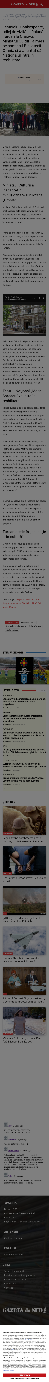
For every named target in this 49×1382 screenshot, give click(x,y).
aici (13, 1349)
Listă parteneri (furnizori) (8, 1370)
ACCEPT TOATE (24, 1375)
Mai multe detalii (28, 1339)
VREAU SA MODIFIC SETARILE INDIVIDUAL (24, 1378)
